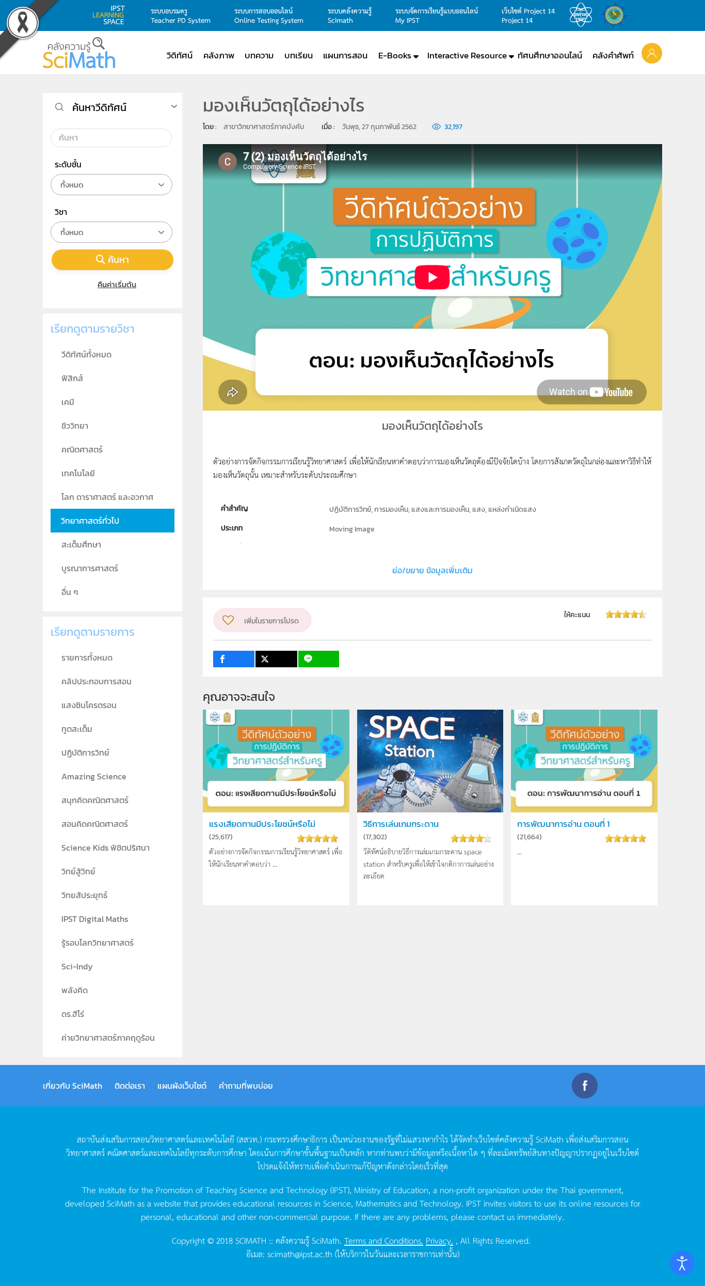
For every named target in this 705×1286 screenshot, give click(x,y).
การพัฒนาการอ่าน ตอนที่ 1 (563, 824)
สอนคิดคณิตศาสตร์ (94, 824)
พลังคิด (74, 990)
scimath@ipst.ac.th (299, 1253)
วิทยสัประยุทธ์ (84, 895)
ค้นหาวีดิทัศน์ (99, 107)
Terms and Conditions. (383, 1240)
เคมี (67, 402)
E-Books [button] (394, 55)
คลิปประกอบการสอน (96, 681)
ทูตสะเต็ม (76, 729)
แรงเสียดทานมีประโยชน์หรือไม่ (262, 824)
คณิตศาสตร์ (82, 449)
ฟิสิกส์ (72, 378)
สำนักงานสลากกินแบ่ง (616, 15)
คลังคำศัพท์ (613, 55)
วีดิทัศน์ (180, 55)
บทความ (259, 55)
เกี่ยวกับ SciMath (72, 1085)
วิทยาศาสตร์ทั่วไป (90, 520)
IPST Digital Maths (94, 919)
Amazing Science (93, 776)
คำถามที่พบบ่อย (246, 1085)
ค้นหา (118, 259)
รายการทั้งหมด (87, 657)
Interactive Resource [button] (467, 55)
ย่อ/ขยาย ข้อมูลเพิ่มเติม (432, 570)
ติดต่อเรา (130, 1085)
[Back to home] (79, 52)
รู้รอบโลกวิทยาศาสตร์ (97, 942)
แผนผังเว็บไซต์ (181, 1085)
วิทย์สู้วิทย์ (78, 871)
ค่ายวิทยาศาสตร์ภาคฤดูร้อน (108, 1037)
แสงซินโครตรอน (89, 705)
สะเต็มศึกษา (81, 544)
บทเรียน (298, 55)
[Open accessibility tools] (682, 1263)
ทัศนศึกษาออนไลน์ (550, 55)
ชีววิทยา (74, 425)
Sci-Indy (77, 966)
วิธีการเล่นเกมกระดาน (401, 824)
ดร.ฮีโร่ (72, 1014)
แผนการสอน (345, 55)
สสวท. (583, 15)
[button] (652, 53)
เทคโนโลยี (78, 473)
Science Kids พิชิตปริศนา (105, 847)
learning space (111, 15)
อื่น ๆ (69, 592)
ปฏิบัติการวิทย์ (85, 752)
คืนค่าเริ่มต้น (117, 284)
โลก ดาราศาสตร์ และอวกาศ (107, 497)
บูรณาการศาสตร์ (89, 568)
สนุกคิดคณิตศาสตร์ (95, 800)
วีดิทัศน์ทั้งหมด (86, 354)
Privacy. (439, 1240)
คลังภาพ (218, 55)
